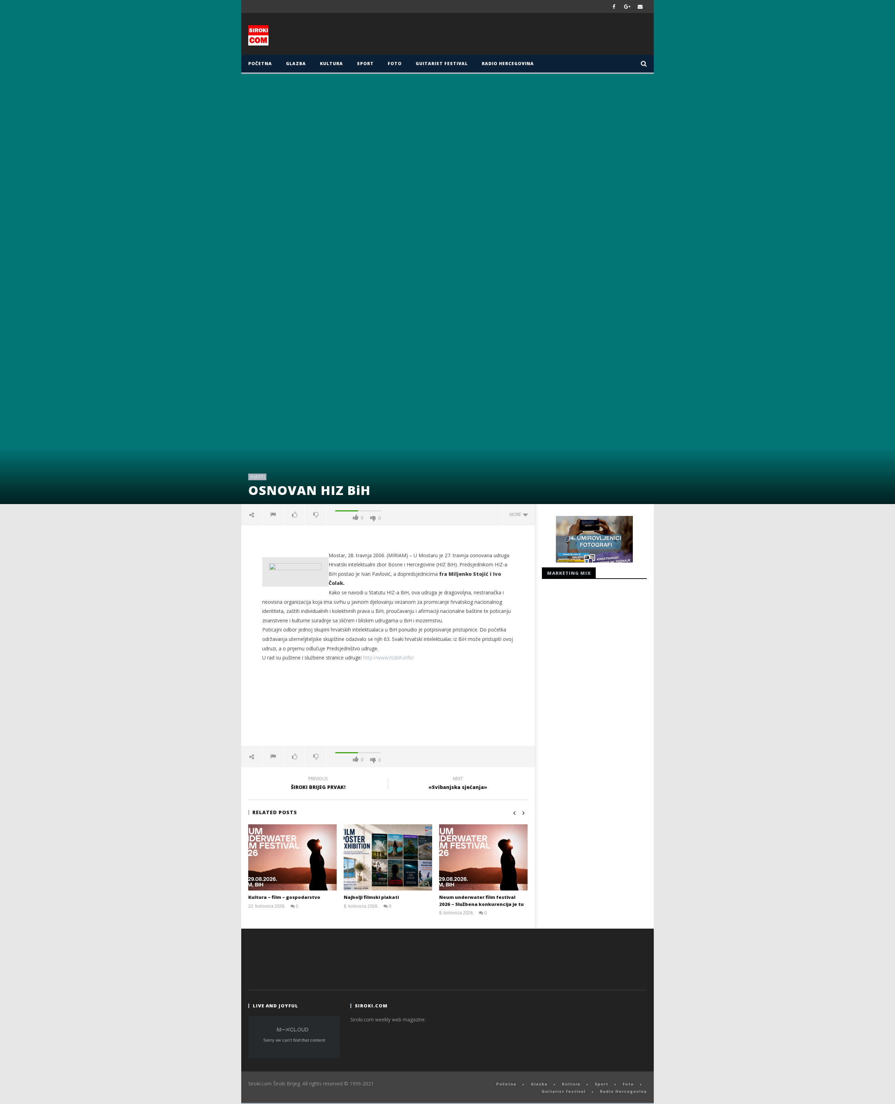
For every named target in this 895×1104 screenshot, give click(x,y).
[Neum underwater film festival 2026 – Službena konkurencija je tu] (483, 857)
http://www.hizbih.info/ (388, 657)
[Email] (640, 6)
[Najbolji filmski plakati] (388, 857)
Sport (365, 64)
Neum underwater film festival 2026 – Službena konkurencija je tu (481, 900)
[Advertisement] (516, 35)
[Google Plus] (627, 6)
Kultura (331, 64)
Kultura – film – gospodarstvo (284, 897)
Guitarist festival (442, 64)
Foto (395, 64)
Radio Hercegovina (508, 64)
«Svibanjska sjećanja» (457, 784)
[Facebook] (614, 6)
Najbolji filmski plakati (371, 897)
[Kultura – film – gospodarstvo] (292, 857)
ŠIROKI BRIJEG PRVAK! (318, 784)
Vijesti (257, 476)
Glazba (296, 64)
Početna (260, 64)
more (516, 514)
